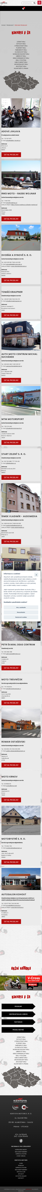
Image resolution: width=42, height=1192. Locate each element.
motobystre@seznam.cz (14, 848)
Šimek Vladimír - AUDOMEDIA (19, 516)
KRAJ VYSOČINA (21, 60)
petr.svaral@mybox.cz (13, 654)
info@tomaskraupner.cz (13, 301)
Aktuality (21, 1174)
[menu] (39, 2)
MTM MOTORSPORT (12, 419)
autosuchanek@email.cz (14, 366)
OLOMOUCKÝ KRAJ (21, 52)
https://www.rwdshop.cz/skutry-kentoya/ (24, 205)
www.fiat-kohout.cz (17, 907)
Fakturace (18, 1022)
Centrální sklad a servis (18, 1014)
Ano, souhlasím (21, 607)
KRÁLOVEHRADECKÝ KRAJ (21, 58)
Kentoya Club (21, 1172)
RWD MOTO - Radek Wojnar (18, 193)
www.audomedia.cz (17, 527)
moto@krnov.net (11, 786)
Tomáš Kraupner (12, 292)
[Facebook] (21, 1142)
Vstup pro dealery (21, 1176)
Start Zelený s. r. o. (13, 454)
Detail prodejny (11, 154)
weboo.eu (28, 1189)
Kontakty (21, 1178)
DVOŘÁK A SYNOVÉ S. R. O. (16, 255)
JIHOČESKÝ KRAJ (21, 66)
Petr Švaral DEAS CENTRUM (18, 644)
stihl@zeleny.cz (11, 463)
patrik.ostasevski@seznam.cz (15, 751)
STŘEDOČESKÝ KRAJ (21, 46)
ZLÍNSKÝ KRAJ (21, 42)
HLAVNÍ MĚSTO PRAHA (21, 68)
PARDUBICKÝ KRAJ (21, 50)
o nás (21, 1163)
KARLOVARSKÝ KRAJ (21, 62)
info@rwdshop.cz (11, 203)
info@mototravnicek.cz (13, 689)
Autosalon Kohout (13, 894)
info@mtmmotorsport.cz (14, 428)
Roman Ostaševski (13, 741)
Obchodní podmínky (21, 1152)
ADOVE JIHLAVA (10, 131)
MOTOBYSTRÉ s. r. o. (13, 838)
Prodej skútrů (18, 1030)
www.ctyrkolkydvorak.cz (18, 266)
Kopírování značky (21, 1149)
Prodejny (10, 25)
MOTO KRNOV (9, 776)
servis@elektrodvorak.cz (14, 264)
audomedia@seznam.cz (14, 525)
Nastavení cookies (21, 617)
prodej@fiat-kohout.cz (13, 905)
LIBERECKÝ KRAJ (21, 56)
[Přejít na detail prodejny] (21, 127)
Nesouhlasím (21, 612)
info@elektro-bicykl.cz (13, 140)
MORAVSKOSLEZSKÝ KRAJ (21, 54)
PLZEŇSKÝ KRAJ (21, 48)
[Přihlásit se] (19, 9)
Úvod (3, 25)
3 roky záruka (21, 1156)
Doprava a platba (21, 1154)
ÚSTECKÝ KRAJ (21, 44)
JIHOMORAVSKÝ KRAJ (21, 64)
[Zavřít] (36, 575)
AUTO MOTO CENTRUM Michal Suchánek (19, 355)
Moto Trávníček (11, 679)
